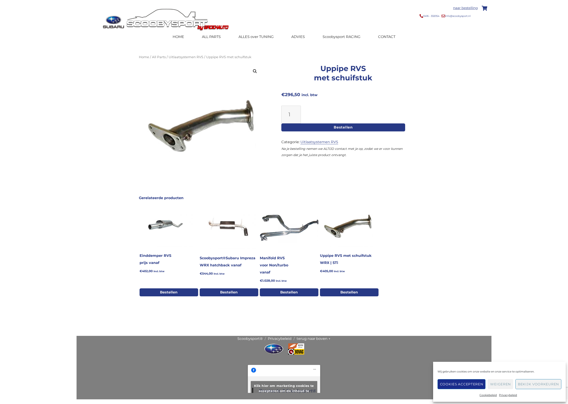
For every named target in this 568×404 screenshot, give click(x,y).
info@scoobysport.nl (458, 16)
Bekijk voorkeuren (538, 384)
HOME (178, 37)
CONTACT (386, 37)
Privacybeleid (508, 395)
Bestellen (343, 127)
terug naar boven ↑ (314, 339)
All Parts (159, 57)
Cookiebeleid (488, 395)
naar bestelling (465, 8)
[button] (255, 71)
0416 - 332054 (431, 16)
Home (144, 57)
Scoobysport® (250, 339)
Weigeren (500, 384)
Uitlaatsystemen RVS (186, 57)
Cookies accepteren (461, 384)
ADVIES (298, 37)
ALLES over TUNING (256, 37)
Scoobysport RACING (341, 37)
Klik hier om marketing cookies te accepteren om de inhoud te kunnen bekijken (284, 391)
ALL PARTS (211, 37)
